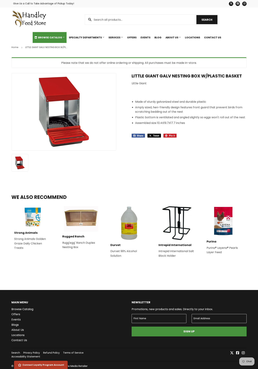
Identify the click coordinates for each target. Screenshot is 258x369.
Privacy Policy (31, 352)
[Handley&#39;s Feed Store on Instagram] (243, 353)
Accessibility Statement (25, 356)
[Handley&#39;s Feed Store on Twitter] (232, 353)
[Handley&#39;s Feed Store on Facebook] (237, 353)
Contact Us (212, 37)
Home (14, 47)
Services (114, 37)
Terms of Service (73, 352)
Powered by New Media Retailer (69, 366)
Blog (157, 37)
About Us (172, 37)
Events (145, 37)
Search (209, 20)
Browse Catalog (50, 37)
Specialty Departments (85, 37)
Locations (192, 37)
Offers (132, 37)
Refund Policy (51, 352)
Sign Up (189, 331)
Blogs (15, 325)
